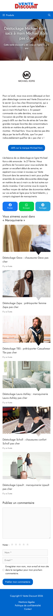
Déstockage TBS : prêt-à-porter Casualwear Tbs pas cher (26, 350)
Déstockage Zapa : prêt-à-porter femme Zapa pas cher (24, 305)
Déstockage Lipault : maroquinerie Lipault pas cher (26, 487)
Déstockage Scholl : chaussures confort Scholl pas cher (24, 441)
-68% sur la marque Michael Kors (26, 148)
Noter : (6, 545)
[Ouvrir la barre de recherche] (49, 15)
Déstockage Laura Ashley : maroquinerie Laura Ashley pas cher (25, 396)
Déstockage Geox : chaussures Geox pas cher (25, 260)
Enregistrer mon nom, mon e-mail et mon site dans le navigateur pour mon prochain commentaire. (27, 570)
